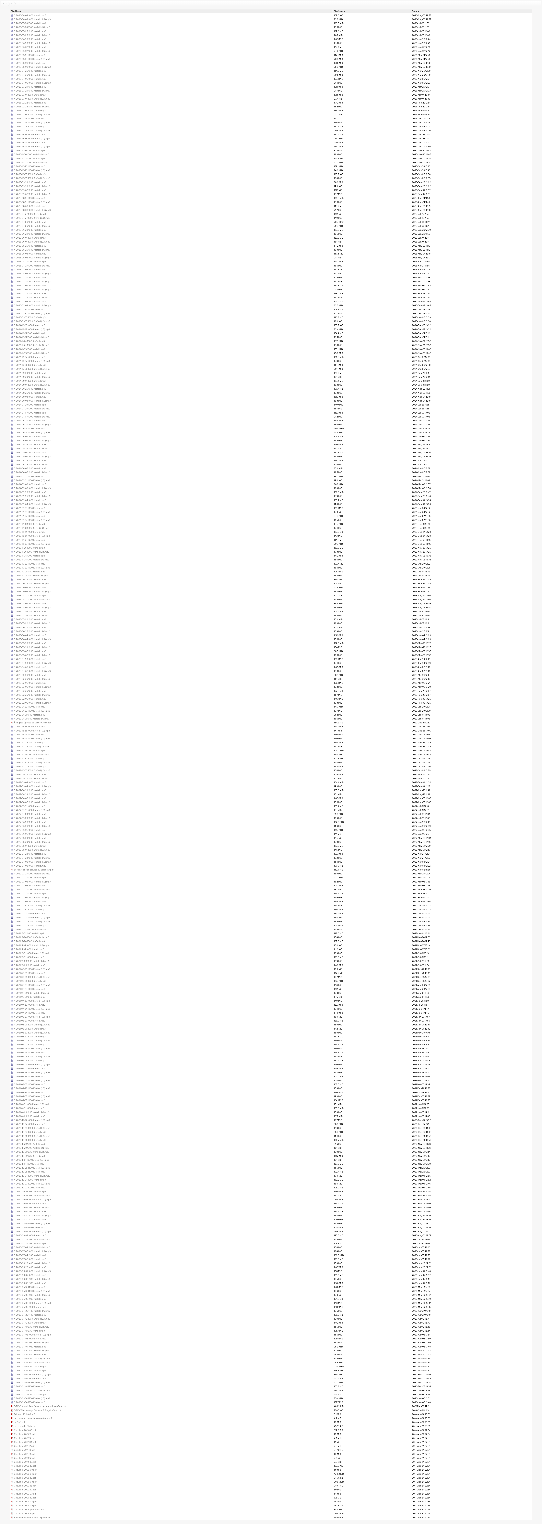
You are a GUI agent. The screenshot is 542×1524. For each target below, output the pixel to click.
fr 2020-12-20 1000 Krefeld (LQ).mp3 (32, 1128)
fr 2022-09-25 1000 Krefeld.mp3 (30, 774)
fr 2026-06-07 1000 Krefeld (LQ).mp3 (32, 51)
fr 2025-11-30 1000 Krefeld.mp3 (29, 150)
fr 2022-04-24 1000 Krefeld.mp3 (30, 853)
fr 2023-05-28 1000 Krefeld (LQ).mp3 (32, 647)
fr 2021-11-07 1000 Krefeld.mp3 (29, 949)
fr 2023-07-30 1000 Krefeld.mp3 (30, 611)
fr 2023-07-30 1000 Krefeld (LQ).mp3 (32, 615)
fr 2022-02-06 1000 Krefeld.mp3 (30, 901)
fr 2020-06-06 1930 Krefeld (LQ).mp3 (32, 1279)
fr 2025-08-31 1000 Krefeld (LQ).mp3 (32, 202)
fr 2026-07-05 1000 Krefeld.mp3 (30, 31)
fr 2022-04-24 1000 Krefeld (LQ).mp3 (32, 858)
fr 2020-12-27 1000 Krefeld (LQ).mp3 (32, 1120)
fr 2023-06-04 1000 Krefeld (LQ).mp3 (32, 639)
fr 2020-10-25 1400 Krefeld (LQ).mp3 (32, 1167)
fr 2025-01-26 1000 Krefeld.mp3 (29, 309)
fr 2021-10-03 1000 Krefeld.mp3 (29, 965)
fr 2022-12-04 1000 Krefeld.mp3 (29, 734)
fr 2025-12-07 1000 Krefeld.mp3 (29, 142)
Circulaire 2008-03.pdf (25, 1481)
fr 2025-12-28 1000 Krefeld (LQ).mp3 (32, 138)
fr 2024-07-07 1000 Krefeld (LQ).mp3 (32, 416)
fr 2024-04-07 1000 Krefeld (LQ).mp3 (32, 472)
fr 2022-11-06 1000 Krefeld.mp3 (29, 750)
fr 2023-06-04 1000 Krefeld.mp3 (30, 635)
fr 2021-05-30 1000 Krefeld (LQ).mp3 (32, 1032)
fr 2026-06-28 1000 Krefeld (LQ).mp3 (32, 43)
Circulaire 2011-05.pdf (24, 1454)
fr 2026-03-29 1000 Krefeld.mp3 (30, 86)
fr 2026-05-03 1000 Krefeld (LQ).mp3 (32, 67)
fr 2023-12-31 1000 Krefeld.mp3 (29, 524)
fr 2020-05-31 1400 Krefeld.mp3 (29, 1287)
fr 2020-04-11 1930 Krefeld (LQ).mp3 (31, 1326)
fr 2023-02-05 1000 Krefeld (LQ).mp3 (32, 702)
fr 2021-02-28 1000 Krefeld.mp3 (29, 1092)
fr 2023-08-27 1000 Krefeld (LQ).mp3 (32, 599)
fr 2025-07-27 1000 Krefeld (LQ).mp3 (32, 218)
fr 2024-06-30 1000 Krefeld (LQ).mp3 (32, 424)
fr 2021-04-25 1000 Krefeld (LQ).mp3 (32, 1048)
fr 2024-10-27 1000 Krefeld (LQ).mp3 (32, 361)
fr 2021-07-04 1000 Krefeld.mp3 (29, 1012)
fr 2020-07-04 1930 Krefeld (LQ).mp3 (32, 1247)
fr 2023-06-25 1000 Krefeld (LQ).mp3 (32, 631)
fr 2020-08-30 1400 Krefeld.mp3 (30, 1219)
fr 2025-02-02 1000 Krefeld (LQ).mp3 (32, 305)
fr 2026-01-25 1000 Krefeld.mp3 (29, 118)
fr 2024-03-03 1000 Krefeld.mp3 (30, 484)
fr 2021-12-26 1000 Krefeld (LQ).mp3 (31, 937)
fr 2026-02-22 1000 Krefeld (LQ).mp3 (32, 106)
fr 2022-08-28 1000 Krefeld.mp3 (30, 790)
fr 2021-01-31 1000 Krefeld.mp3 (29, 1108)
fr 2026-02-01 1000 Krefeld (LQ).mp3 (32, 114)
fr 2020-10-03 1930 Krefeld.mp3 (29, 1187)
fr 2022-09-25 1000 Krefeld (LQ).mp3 (32, 778)
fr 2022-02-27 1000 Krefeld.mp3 (30, 893)
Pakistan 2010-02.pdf (24, 1414)
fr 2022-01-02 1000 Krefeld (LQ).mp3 (32, 921)
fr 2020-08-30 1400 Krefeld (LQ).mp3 (32, 1215)
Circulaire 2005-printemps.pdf (29, 1509)
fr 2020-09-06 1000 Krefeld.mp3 (30, 1203)
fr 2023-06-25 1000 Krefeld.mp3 (30, 627)
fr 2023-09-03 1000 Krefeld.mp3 (30, 587)
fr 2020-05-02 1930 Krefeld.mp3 (30, 1299)
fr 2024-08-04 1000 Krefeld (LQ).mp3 (32, 400)
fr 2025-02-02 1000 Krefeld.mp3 (30, 301)
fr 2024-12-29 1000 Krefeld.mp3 (29, 325)
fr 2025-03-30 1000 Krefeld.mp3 (30, 277)
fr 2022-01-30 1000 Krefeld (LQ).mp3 (32, 905)
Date (414, 11)
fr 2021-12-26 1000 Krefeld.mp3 (29, 941)
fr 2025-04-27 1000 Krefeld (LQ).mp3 (32, 265)
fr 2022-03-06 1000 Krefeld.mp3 (30, 885)
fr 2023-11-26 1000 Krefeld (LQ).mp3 (31, 551)
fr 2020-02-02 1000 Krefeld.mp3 (30, 1378)
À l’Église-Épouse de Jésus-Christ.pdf (32, 722)
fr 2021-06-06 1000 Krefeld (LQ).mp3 (32, 1024)
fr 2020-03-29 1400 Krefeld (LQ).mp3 (32, 1350)
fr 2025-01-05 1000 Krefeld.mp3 (30, 317)
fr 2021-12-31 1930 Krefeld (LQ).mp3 (31, 929)
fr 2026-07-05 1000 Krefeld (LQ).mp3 (32, 35)
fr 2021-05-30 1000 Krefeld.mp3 (30, 1036)
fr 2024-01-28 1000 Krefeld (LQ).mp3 (32, 512)
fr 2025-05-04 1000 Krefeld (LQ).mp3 (32, 257)
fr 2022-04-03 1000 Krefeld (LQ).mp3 (32, 861)
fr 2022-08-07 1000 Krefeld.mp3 (30, 798)
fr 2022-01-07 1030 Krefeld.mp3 (29, 913)
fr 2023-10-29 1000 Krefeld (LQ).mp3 (32, 567)
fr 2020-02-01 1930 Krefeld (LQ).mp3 (32, 1382)
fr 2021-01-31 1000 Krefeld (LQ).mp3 (31, 1104)
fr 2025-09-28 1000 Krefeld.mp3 (30, 182)
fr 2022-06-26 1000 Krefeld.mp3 (30, 822)
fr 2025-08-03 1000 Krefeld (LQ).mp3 (32, 210)
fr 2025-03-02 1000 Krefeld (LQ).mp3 (32, 289)
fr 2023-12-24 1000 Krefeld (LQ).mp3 (32, 536)
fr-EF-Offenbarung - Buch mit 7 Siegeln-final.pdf (37, 1410)
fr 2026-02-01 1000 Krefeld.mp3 (30, 110)
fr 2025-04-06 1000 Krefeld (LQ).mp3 (32, 273)
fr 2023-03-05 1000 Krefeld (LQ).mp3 (32, 687)
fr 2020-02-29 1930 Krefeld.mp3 (30, 1370)
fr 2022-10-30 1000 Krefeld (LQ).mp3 (32, 762)
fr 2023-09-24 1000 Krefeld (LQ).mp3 (32, 583)
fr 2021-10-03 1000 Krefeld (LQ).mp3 (32, 961)
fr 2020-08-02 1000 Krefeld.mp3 (30, 1235)
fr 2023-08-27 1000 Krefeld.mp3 (30, 595)
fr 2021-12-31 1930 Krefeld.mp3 (29, 933)
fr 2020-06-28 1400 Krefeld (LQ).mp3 (32, 1263)
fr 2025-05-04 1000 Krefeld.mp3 (30, 253)
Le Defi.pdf (19, 1422)
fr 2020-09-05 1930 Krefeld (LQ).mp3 (32, 1207)
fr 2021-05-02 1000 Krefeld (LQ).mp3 (32, 1040)
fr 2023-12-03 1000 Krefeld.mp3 (29, 540)
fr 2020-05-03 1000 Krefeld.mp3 (30, 1307)
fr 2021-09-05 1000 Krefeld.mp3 (30, 981)
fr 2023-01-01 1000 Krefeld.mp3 (29, 714)
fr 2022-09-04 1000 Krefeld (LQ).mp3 (32, 786)
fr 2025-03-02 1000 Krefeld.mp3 (30, 285)
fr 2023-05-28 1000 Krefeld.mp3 (30, 643)
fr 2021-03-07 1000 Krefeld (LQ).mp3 (32, 1080)
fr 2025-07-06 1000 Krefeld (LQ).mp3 (32, 226)
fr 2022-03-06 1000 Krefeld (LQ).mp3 (32, 881)
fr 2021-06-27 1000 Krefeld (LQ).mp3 (32, 1016)
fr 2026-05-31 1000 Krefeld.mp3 (29, 55)
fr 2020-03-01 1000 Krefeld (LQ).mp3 (32, 1358)
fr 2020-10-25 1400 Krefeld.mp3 (29, 1171)
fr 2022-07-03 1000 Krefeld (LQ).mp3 (32, 818)
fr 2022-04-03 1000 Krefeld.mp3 (30, 865)
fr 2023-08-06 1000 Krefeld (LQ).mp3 (32, 607)
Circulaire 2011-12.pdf (24, 1446)
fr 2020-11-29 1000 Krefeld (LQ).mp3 (31, 1148)
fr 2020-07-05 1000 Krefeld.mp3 (30, 1259)
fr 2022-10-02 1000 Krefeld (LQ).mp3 (32, 770)
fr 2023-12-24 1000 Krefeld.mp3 (29, 532)
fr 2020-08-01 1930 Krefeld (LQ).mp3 (32, 1223)
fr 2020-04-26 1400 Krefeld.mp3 (30, 1314)
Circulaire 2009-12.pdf (25, 1466)
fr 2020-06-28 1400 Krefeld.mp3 (30, 1267)
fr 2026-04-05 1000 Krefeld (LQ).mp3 (32, 82)
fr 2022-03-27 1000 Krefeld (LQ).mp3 (32, 873)
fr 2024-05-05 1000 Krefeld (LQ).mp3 (32, 456)
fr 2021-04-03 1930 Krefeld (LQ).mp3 (32, 1064)
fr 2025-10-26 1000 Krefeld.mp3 (29, 166)
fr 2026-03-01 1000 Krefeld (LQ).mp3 (32, 98)
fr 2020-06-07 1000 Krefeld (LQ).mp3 (32, 1271)
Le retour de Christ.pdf (25, 1426)
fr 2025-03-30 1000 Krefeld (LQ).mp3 (32, 281)
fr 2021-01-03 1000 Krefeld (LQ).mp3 (32, 1112)
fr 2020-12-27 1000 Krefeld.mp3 (29, 1124)
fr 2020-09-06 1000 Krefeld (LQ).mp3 (32, 1199)
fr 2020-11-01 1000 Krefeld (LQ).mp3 (31, 1160)
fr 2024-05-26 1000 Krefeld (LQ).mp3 (32, 448)
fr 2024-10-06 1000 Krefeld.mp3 (30, 365)
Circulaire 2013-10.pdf (24, 1434)
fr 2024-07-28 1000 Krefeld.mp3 (30, 404)
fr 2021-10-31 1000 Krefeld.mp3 (29, 957)
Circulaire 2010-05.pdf (25, 1462)
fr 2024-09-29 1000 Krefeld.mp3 (30, 373)
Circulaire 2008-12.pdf (25, 1477)
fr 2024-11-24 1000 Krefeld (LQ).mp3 (31, 345)
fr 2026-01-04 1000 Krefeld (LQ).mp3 (32, 130)
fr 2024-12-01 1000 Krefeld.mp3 (29, 333)
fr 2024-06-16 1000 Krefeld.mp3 (29, 428)
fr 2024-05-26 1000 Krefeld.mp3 (30, 444)
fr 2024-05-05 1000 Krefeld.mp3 (30, 452)
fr (12, 4)
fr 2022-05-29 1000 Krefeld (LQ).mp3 (32, 842)
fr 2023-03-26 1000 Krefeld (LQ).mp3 (32, 679)
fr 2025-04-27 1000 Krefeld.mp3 (30, 261)
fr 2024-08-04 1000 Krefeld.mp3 (30, 396)
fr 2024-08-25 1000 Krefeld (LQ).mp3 (32, 393)
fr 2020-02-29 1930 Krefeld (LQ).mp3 (32, 1362)
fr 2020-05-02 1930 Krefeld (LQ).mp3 (32, 1295)
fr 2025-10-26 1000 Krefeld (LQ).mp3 (32, 170)
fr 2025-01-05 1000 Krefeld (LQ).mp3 (32, 321)
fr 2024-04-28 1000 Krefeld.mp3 (30, 460)
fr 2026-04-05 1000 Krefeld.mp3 (30, 79)
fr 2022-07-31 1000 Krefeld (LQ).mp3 (32, 810)
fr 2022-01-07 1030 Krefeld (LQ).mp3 (32, 917)
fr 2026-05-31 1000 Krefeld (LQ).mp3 (32, 59)
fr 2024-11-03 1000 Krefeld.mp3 (29, 349)
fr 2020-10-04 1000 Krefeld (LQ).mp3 (32, 1175)
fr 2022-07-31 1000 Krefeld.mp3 (29, 806)
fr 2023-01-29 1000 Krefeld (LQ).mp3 (32, 710)
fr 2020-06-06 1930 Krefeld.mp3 (30, 1283)
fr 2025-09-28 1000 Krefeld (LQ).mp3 (32, 186)
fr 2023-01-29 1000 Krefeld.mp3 (29, 706)
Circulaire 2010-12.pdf (24, 1458)
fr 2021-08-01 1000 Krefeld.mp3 (29, 997)
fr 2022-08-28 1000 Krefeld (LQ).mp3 (32, 794)
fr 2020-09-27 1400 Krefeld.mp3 (30, 1191)
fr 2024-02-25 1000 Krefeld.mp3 (30, 492)
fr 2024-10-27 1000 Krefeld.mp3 (29, 357)
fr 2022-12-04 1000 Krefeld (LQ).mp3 (32, 738)
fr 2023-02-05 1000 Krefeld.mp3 (30, 698)
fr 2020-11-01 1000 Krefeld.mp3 (29, 1163)
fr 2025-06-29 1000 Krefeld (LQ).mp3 (32, 233)
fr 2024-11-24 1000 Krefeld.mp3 (29, 341)
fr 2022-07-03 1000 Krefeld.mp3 (30, 814)
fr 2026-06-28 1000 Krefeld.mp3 (30, 39)
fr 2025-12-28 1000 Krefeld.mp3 (29, 134)
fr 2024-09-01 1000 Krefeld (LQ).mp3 (32, 385)
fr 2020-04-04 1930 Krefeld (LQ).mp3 (32, 1342)
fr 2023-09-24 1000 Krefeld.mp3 (30, 579)
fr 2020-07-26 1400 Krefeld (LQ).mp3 (32, 1239)
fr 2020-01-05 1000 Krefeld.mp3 (30, 1394)
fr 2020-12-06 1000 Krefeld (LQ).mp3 (32, 1136)
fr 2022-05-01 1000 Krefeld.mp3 (30, 846)
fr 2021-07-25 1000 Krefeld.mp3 (29, 1004)
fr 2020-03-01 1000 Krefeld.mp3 (30, 1366)
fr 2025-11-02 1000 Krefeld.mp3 (29, 158)
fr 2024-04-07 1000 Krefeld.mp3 (30, 468)
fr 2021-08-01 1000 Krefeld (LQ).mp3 (32, 993)
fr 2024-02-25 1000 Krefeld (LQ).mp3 (32, 496)
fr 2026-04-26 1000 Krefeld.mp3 (30, 71)
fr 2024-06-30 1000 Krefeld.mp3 (30, 420)
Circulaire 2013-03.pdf (25, 1430)
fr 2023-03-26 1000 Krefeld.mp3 (30, 675)
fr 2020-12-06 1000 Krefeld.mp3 (30, 1140)
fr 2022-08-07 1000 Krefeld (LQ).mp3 (32, 802)
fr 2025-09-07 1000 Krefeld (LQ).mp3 (32, 194)
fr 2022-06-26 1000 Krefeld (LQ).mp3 (32, 826)
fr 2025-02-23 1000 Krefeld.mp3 (30, 293)
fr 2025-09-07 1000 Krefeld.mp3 (30, 190)
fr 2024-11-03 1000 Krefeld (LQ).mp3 (31, 353)
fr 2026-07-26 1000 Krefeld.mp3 (30, 23)
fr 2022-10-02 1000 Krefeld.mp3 (30, 766)
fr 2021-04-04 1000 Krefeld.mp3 (30, 1060)
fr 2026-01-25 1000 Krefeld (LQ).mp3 (32, 122)
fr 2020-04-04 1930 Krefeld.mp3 (30, 1346)
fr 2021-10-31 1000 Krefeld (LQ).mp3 (31, 953)
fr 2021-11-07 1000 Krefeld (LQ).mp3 (31, 945)
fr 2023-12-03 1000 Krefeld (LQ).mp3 (32, 544)
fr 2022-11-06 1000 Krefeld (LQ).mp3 (31, 754)
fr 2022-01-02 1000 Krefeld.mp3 (30, 925)
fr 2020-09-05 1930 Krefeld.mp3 (30, 1211)
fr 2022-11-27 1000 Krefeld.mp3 (29, 742)
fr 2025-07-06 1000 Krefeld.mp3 (30, 222)
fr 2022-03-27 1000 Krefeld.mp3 (30, 877)
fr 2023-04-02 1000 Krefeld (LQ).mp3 (32, 671)
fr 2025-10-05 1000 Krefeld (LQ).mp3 (32, 178)
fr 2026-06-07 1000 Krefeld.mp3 (30, 47)
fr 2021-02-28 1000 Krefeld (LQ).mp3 (32, 1088)
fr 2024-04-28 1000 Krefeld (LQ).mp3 (32, 464)
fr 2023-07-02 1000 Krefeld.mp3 (30, 619)
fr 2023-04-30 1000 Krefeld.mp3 (30, 659)
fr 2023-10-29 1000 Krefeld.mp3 (29, 563)
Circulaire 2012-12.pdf (24, 1438)
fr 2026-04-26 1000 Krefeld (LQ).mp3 (32, 75)
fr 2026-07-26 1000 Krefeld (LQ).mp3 (32, 27)
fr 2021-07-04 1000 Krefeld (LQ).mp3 (32, 1009)
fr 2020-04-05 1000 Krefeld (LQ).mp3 (32, 1334)
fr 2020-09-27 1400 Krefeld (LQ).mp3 (32, 1195)
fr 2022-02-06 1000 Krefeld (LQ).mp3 (32, 897)
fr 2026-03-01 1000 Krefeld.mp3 (30, 94)
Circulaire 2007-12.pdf (25, 1485)
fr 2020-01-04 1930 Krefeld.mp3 (29, 1402)
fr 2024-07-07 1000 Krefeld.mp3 (30, 412)
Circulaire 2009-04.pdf (25, 1474)
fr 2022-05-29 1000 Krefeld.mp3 (30, 838)
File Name (16, 11)
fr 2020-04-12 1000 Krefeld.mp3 (30, 1322)
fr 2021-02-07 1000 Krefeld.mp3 (29, 1100)
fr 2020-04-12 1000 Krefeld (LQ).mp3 (32, 1318)
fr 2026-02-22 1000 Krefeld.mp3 (30, 102)
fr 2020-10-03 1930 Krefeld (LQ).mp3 (32, 1183)
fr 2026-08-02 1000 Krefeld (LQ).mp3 (32, 19)
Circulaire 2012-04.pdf (25, 1442)
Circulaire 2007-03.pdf (25, 1493)
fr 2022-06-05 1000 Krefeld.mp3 (30, 830)
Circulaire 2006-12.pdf (25, 1497)
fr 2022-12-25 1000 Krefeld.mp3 (29, 726)
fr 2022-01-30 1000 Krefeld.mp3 (30, 909)
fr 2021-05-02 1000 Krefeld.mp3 (30, 1044)
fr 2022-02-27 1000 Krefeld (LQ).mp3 (32, 889)
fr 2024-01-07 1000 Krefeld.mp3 (29, 516)
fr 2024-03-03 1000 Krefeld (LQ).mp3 (32, 488)
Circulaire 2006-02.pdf (25, 1505)
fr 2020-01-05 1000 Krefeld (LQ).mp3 (32, 1390)
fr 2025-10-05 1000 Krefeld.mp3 (30, 174)
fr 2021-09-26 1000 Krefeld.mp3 (29, 973)
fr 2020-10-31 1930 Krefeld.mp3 (29, 1156)
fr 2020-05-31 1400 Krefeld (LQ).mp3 (32, 1291)
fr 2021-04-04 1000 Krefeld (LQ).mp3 (32, 1056)
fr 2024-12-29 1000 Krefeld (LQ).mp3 (32, 329)
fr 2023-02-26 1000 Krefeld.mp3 (30, 691)
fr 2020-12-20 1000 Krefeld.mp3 (30, 1132)
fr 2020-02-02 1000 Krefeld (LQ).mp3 (32, 1374)
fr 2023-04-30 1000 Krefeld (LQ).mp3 (32, 663)
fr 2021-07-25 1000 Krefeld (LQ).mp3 (32, 1001)
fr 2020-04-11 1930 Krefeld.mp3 (29, 1330)
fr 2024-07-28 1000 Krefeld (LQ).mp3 (32, 408)
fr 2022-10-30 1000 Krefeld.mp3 (30, 758)
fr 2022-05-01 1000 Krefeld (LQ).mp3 (32, 849)
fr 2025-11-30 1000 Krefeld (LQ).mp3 (31, 154)
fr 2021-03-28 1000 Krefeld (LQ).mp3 (32, 1072)
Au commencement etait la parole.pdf (32, 1517)
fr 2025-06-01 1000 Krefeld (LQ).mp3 (32, 241)
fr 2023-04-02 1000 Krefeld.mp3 (30, 667)
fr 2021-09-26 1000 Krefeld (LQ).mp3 (32, 969)
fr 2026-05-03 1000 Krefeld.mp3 (30, 63)
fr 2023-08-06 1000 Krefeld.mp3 (30, 603)
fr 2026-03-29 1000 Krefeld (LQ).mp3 (32, 90)
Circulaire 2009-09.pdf (25, 1469)
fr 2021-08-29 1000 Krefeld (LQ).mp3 (32, 985)
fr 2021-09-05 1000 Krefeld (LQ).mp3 (32, 977)
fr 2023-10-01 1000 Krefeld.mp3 (29, 571)
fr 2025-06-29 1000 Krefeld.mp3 (30, 230)
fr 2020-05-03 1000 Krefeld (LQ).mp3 (32, 1303)
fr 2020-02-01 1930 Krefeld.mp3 (29, 1386)
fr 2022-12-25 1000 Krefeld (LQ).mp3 (32, 730)
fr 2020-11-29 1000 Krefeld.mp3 (29, 1144)
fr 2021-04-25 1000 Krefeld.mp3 (29, 1052)
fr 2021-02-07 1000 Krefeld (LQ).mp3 (32, 1096)
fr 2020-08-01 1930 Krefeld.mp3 (29, 1227)
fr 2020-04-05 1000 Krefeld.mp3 (30, 1338)
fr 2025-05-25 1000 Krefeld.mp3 (30, 245)
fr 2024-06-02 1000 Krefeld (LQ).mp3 (32, 440)
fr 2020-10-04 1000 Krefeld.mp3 (30, 1179)
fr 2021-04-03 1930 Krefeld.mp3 (29, 1068)
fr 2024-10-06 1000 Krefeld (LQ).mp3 (32, 369)
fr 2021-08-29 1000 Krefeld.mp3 (29, 989)
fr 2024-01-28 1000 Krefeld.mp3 (29, 508)
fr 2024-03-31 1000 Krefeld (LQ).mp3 (32, 480)
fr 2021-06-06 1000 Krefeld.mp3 (30, 1028)
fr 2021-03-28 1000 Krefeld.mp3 (29, 1076)
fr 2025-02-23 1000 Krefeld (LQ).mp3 (32, 297)
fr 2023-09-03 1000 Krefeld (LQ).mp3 (32, 591)
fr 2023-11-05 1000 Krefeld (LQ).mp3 (31, 559)
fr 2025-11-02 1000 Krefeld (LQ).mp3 (31, 162)
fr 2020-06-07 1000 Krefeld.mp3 (30, 1275)
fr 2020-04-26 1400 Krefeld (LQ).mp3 (32, 1311)
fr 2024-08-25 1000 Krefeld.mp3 (30, 388)
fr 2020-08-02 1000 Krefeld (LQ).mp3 (32, 1231)
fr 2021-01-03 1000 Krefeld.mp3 (29, 1116)
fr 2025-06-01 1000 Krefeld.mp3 (30, 237)
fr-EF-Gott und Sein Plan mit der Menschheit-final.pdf (40, 1406)
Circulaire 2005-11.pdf (24, 1513)
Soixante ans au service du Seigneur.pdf (33, 869)
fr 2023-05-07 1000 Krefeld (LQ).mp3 (32, 655)
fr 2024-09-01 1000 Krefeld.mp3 (30, 381)
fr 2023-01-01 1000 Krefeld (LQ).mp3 (32, 718)
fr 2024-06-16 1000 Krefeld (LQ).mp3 (32, 432)
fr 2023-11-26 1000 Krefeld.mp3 (29, 547)
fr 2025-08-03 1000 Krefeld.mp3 (30, 206)
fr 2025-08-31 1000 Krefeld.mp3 (29, 198)
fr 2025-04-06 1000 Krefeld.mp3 (30, 269)
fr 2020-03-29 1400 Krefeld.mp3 (30, 1354)
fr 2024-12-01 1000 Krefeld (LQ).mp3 (31, 337)
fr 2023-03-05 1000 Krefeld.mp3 (30, 683)
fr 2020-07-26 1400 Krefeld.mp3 (30, 1243)
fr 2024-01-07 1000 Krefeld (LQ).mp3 (32, 520)
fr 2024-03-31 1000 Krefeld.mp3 (29, 476)
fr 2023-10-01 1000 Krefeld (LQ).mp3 (32, 575)
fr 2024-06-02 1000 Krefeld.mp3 (30, 436)
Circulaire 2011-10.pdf (24, 1450)
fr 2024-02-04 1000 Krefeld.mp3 (30, 500)
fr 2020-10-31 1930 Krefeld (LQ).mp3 (31, 1152)
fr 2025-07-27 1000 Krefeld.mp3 (30, 214)
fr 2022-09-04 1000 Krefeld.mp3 (30, 782)
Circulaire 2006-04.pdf (25, 1501)
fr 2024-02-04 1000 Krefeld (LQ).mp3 (32, 504)
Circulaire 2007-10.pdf (25, 1489)
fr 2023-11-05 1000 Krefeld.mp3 (29, 555)
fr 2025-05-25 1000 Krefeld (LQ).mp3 (32, 249)
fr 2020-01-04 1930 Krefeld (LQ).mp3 (32, 1398)
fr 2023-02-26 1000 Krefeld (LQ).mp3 (32, 695)
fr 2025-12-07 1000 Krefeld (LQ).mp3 (32, 146)
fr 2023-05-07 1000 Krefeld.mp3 (30, 651)
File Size (338, 11)
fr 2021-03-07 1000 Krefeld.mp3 (29, 1084)
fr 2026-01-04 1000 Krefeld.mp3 (30, 126)
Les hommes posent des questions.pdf (33, 1418)
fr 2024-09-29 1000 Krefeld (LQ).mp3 (32, 377)
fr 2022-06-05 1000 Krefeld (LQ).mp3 (32, 834)
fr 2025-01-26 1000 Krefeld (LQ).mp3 (32, 313)
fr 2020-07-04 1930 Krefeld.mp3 (30, 1255)
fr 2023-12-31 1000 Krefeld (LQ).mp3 (31, 528)
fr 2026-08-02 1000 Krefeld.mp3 (30, 15)
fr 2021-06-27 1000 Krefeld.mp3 (29, 1020)
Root (5, 4)
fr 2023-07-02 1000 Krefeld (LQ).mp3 (32, 623)
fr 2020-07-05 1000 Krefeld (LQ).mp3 (32, 1251)
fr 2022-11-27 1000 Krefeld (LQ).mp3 (31, 746)
